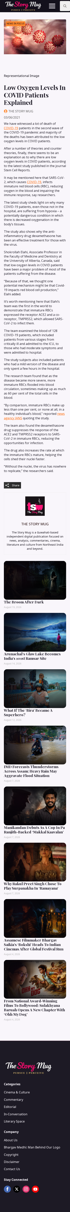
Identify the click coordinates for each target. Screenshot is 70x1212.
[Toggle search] (65, 6)
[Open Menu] (52, 6)
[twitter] (16, 1189)
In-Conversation (15, 1114)
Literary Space (14, 1121)
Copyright (11, 1155)
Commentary (13, 1099)
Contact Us (12, 1169)
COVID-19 (11, 128)
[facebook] (7, 1189)
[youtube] (35, 1189)
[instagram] (26, 1189)
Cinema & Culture (17, 1092)
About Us (11, 1140)
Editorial (10, 1107)
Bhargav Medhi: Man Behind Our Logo (32, 1147)
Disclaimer (11, 1162)
